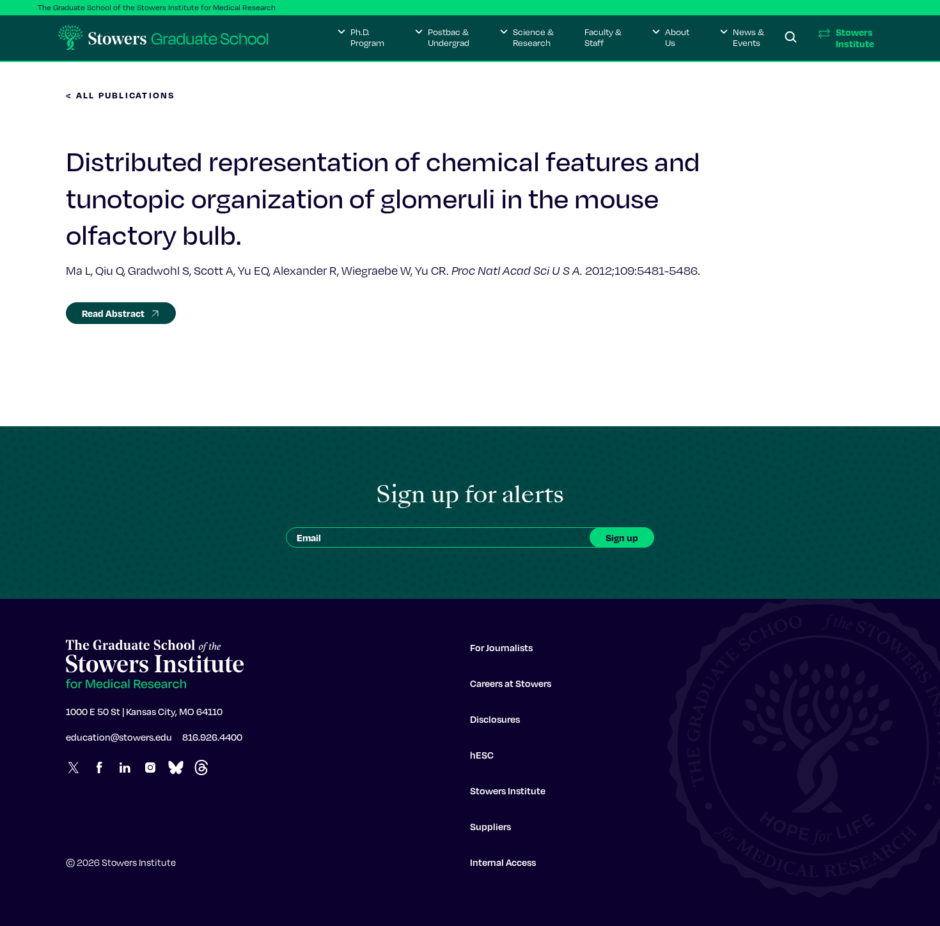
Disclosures (495, 719)
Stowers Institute (507, 790)
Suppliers (490, 826)
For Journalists (501, 647)
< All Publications (121, 94)
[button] (361, 38)
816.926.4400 (212, 737)
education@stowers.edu (119, 737)
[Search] (791, 37)
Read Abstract (113, 313)
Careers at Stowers (510, 683)
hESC (482, 754)
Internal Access (503, 862)
